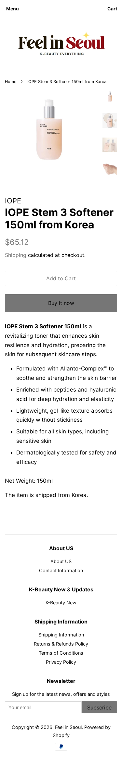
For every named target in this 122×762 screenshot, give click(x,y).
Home (10, 81)
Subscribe (99, 707)
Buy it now (61, 303)
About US (61, 561)
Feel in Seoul (68, 727)
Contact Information (61, 570)
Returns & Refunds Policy (61, 644)
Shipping (15, 255)
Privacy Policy (61, 662)
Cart (112, 8)
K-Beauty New (61, 602)
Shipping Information (61, 634)
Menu (12, 8)
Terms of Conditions (61, 653)
